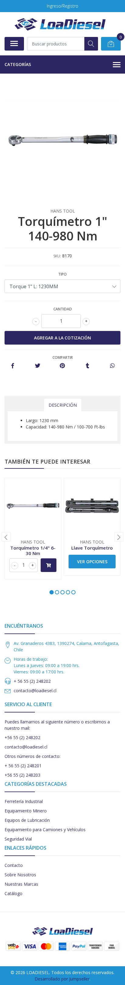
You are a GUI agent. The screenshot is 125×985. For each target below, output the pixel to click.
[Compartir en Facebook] (12, 366)
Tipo (62, 274)
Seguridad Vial (18, 839)
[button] (51, 592)
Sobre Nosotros (20, 875)
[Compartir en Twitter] (37, 366)
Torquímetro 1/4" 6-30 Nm (33, 550)
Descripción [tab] (63, 405)
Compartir (62, 357)
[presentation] (6, 536)
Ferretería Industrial (24, 801)
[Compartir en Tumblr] (87, 366)
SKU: (57, 256)
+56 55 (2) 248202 (22, 737)
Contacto (14, 865)
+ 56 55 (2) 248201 (23, 765)
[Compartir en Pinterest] (62, 366)
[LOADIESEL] (60, 24)
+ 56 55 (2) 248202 (32, 681)
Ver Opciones (92, 561)
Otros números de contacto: (32, 756)
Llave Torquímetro (92, 548)
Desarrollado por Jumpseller (62, 979)
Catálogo (13, 893)
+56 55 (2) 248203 (22, 775)
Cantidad (62, 309)
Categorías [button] (18, 64)
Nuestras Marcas (21, 884)
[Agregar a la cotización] (48, 565)
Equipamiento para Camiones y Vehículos (45, 829)
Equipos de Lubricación (27, 820)
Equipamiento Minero (26, 811)
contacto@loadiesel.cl (35, 690)
